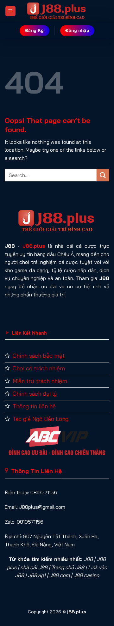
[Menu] (10, 11)
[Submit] (103, 175)
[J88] (57, 11)
